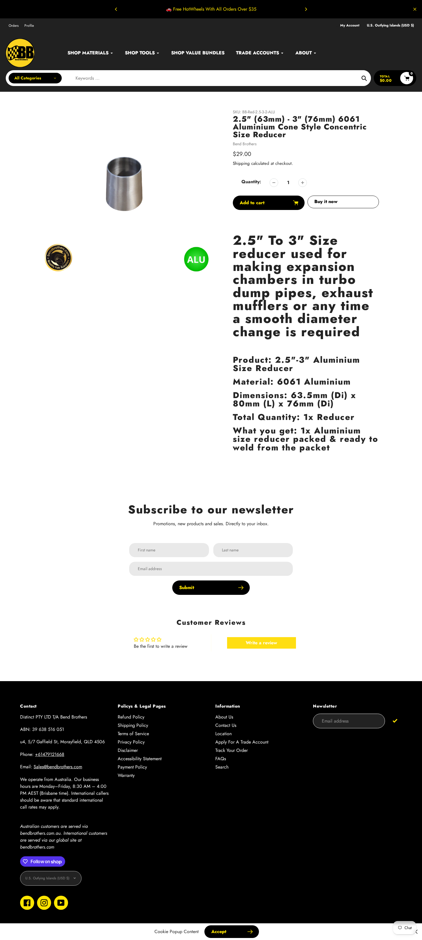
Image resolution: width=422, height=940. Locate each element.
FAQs (220, 758)
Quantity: (251, 181)
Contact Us (225, 725)
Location (223, 733)
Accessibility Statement (140, 758)
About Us (224, 717)
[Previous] (116, 9)
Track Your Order (231, 750)
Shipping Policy (133, 725)
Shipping (241, 163)
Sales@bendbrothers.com (58, 766)
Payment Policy (132, 767)
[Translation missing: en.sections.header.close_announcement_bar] (415, 9)
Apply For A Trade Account (241, 742)
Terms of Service (133, 733)
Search (222, 767)
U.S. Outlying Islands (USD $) (390, 25)
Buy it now (326, 201)
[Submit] (395, 721)
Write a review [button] (261, 642)
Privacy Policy (131, 742)
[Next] (306, 9)
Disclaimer (128, 750)
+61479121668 (49, 754)
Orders (14, 25)
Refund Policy (131, 717)
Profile (29, 25)
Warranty (126, 775)
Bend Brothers (245, 144)
